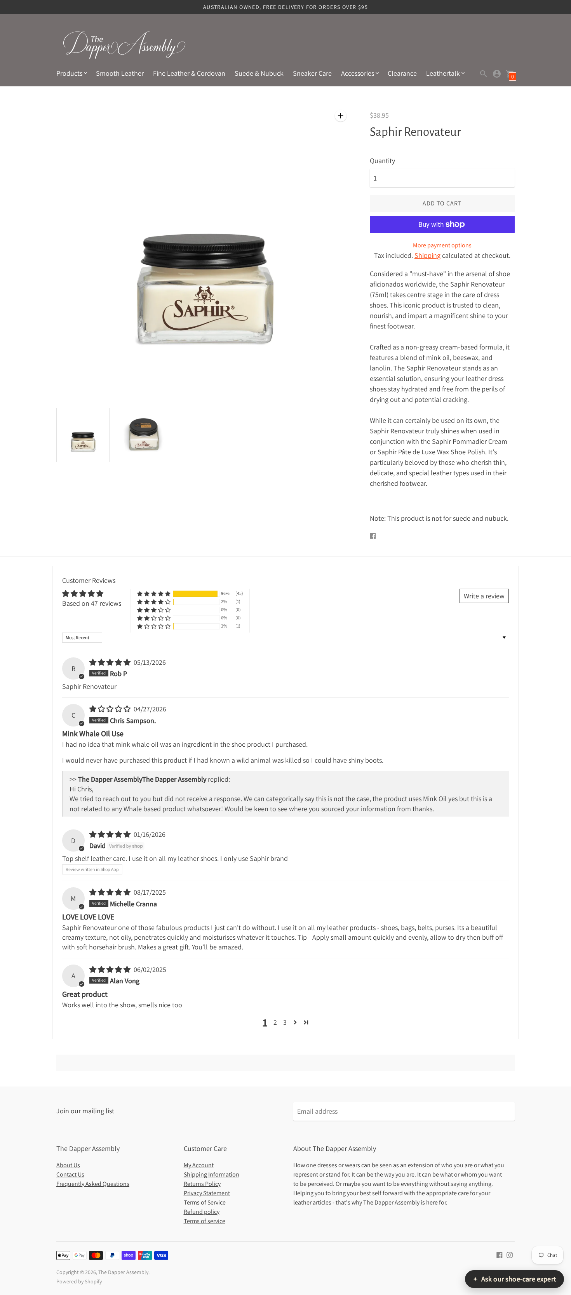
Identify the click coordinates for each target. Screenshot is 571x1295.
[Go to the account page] (496, 73)
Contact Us (70, 1174)
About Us (68, 1165)
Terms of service (204, 1221)
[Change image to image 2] (144, 434)
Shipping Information (211, 1174)
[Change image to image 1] (83, 435)
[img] (110, 662)
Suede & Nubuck (259, 73)
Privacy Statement (207, 1193)
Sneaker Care (312, 73)
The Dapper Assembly (123, 1272)
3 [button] (285, 1022)
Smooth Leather (120, 73)
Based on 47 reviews (91, 603)
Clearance (402, 73)
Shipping (427, 255)
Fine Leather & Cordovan (189, 73)
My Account (199, 1165)
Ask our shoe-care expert (514, 1278)
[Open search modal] (483, 73)
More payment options (442, 245)
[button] (154, 593)
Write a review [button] (484, 595)
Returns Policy (202, 1184)
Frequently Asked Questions (92, 1184)
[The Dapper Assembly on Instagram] (510, 1254)
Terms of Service (205, 1202)
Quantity (382, 161)
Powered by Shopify (79, 1281)
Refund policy (201, 1212)
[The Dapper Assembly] (124, 44)
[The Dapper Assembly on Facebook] (499, 1254)
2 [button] (275, 1022)
